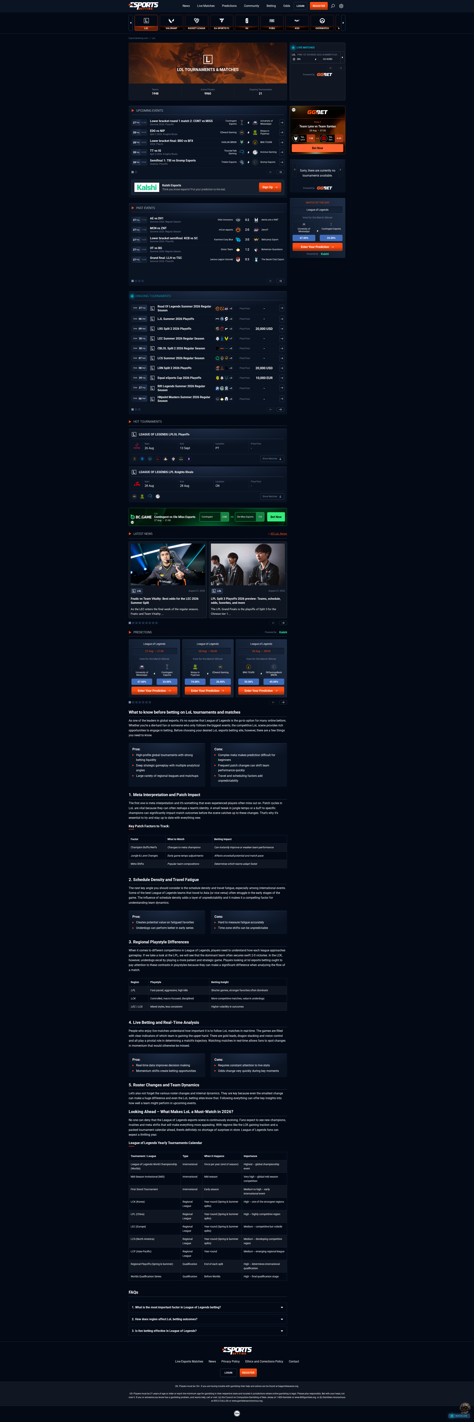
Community (251, 6)
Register (319, 5)
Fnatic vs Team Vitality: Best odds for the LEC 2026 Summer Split (164, 601)
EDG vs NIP (157, 131)
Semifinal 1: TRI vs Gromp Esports (173, 160)
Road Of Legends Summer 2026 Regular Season (184, 308)
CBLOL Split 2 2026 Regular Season (181, 348)
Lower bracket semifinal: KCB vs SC (174, 238)
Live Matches (206, 6)
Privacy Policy (230, 1361)
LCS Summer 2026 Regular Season (181, 358)
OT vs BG (156, 248)
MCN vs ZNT (158, 228)
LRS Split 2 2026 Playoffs (174, 328)
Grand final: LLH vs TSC (166, 258)
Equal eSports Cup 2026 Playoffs (179, 378)
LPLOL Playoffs (164, 434)
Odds (286, 6)
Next (343, 23)
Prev (131, 23)
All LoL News (279, 533)
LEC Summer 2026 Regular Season (181, 338)
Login (300, 5)
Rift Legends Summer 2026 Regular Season (181, 388)
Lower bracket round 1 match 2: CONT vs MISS (181, 121)
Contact (294, 1361)
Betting (271, 6)
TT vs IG (155, 150)
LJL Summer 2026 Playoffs (176, 319)
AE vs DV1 (156, 218)
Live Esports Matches (189, 1361)
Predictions (229, 6)
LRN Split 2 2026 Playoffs (174, 368)
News (186, 6)
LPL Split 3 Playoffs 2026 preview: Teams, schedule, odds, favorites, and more (246, 601)
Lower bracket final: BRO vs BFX (171, 141)
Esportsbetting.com (138, 38)
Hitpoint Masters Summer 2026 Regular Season (184, 399)
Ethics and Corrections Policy (264, 1361)
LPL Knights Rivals (166, 472)
